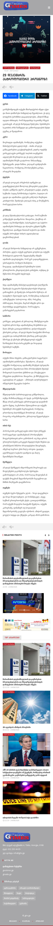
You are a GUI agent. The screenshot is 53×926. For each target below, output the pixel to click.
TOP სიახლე (9, 68)
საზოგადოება (22, 68)
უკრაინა (23, 903)
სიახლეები (35, 68)
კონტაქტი (40, 921)
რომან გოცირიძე (11, 898)
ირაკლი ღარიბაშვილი (29, 888)
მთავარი (13, 921)
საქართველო (10, 903)
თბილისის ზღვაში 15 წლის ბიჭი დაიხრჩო (21, 817)
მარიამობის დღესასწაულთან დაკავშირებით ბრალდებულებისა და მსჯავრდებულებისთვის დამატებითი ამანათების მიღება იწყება (22, 581)
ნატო (19, 893)
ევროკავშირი (10, 888)
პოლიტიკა (29, 893)
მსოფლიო (8, 893)
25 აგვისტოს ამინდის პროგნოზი (17, 727)
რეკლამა (26, 921)
